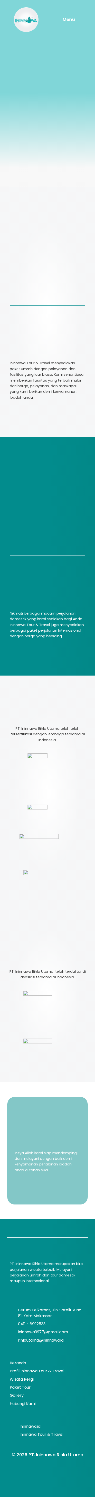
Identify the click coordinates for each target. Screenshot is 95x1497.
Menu (69, 19)
